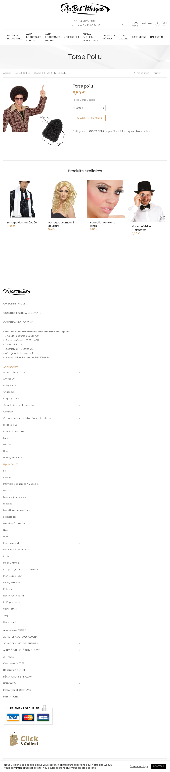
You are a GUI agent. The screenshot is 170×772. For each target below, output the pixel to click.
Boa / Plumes (10, 385)
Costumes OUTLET (13, 663)
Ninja (5, 530)
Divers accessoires (13, 431)
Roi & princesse (11, 602)
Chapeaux (8, 391)
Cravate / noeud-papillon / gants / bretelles (27, 418)
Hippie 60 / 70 (42, 73)
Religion (7, 589)
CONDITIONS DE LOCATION (18, 322)
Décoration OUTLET (14, 670)
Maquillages (9, 516)
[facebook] (157, 23)
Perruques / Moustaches (136, 131)
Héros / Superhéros (14, 457)
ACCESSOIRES (71, 37)
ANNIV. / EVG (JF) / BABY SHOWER (21, 650)
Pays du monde (11, 543)
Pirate (6, 556)
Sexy (5, 615)
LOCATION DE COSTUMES (14, 37)
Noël (5, 536)
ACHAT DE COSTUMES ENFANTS (52, 37)
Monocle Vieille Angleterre (141, 228)
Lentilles (7, 490)
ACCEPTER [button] (158, 766)
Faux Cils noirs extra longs (102, 224)
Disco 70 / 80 (10, 424)
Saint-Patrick (9, 608)
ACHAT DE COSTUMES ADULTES (33, 37)
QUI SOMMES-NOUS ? (15, 303)
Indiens (7, 477)
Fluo (5, 451)
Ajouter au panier (91, 118)
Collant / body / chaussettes (18, 405)
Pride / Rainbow (11, 582)
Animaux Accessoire (14, 372)
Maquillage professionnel (17, 510)
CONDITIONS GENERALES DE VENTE (22, 313)
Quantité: (78, 108)
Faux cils (7, 438)
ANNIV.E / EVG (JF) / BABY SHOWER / (91, 37)
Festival (7, 444)
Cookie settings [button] (139, 766)
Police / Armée (11, 562)
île (4, 470)
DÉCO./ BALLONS (123, 37)
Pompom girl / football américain (21, 569)
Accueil (7, 73)
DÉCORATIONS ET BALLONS (18, 676)
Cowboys (8, 411)
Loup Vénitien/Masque (15, 497)
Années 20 (9, 378)
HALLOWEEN (156, 37)
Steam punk (9, 622)
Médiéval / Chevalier (14, 523)
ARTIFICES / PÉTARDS (109, 37)
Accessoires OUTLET (14, 630)
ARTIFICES (8, 656)
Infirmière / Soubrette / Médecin (20, 483)
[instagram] (164, 23)
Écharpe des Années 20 (22, 222)
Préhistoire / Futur (12, 576)
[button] (123, 23)
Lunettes (7, 503)
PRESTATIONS (139, 37)
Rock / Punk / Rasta (13, 595)
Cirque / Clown (11, 398)
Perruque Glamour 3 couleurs (61, 224)
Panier (149, 23)
